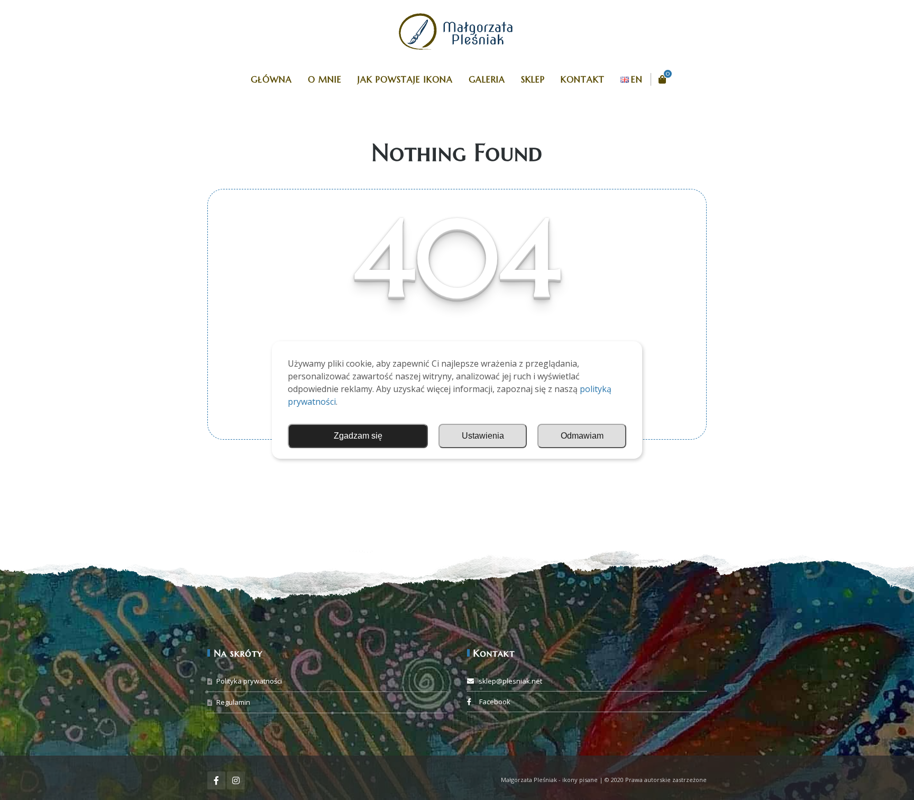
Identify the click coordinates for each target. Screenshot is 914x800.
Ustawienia (483, 435)
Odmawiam (582, 435)
